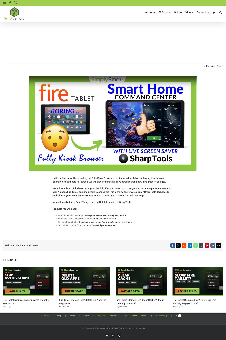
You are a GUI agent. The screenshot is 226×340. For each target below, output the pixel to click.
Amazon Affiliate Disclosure (136, 315)
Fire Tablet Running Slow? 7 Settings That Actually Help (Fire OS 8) (194, 301)
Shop (59, 315)
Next (219, 66)
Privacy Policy (161, 315)
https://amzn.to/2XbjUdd (104, 218)
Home (46, 315)
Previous (210, 66)
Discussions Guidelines (107, 315)
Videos (72, 315)
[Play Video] (113, 123)
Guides (86, 315)
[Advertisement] (113, 41)
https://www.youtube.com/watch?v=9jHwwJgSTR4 (102, 215)
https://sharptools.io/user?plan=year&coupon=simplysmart (105, 222)
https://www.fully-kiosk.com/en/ (101, 225)
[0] (211, 315)
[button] (220, 12)
